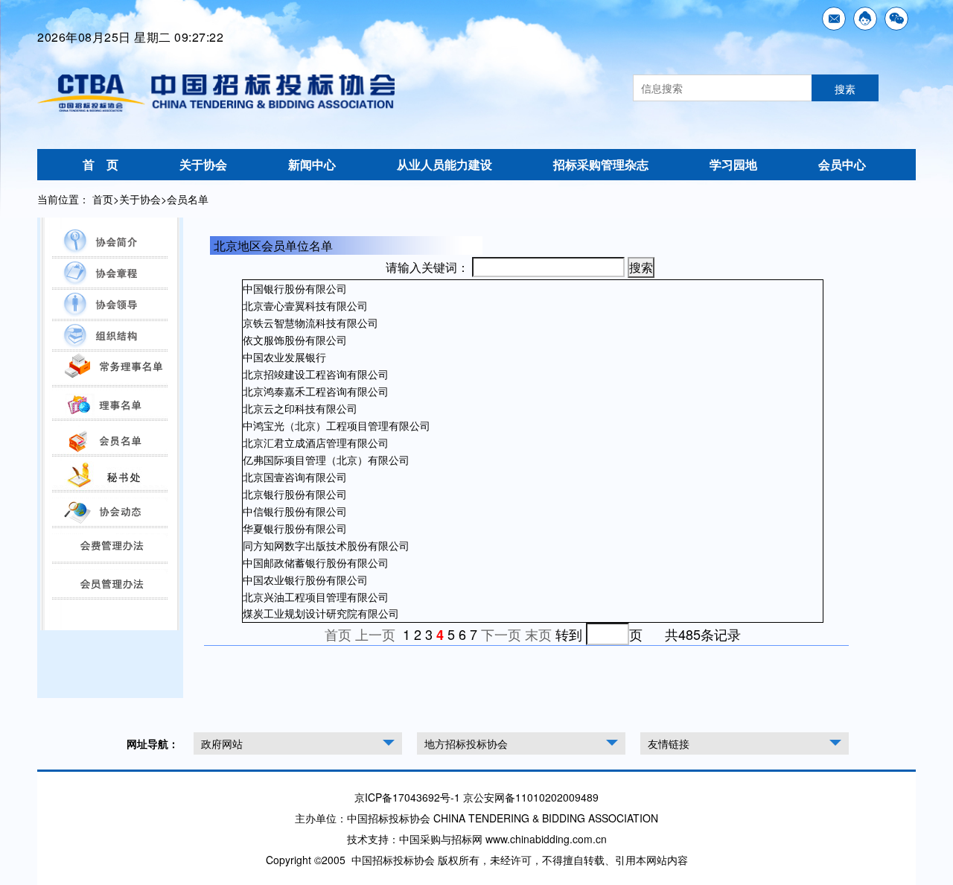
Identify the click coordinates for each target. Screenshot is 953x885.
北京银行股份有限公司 (295, 493)
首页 (102, 198)
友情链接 (668, 743)
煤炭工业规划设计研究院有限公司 (321, 613)
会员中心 (842, 164)
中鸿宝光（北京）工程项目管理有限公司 (336, 425)
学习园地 (733, 164)
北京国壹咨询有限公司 (295, 476)
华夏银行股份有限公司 (295, 528)
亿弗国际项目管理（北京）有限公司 (326, 459)
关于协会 (203, 164)
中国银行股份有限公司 (295, 288)
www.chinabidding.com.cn (546, 838)
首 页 (100, 164)
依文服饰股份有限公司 (295, 339)
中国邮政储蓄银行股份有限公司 (316, 562)
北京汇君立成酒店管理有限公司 (316, 442)
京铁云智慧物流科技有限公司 (310, 322)
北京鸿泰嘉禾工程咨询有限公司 (316, 391)
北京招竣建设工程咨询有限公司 (316, 374)
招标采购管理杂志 (600, 164)
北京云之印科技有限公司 (300, 408)
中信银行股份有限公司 (295, 511)
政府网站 (222, 743)
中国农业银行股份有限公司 (305, 579)
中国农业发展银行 (284, 356)
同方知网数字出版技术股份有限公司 (326, 545)
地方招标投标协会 (466, 743)
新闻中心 (312, 164)
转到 (568, 634)
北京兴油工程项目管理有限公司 (316, 596)
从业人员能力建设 (444, 164)
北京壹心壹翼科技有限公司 (305, 305)
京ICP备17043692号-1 (407, 797)
